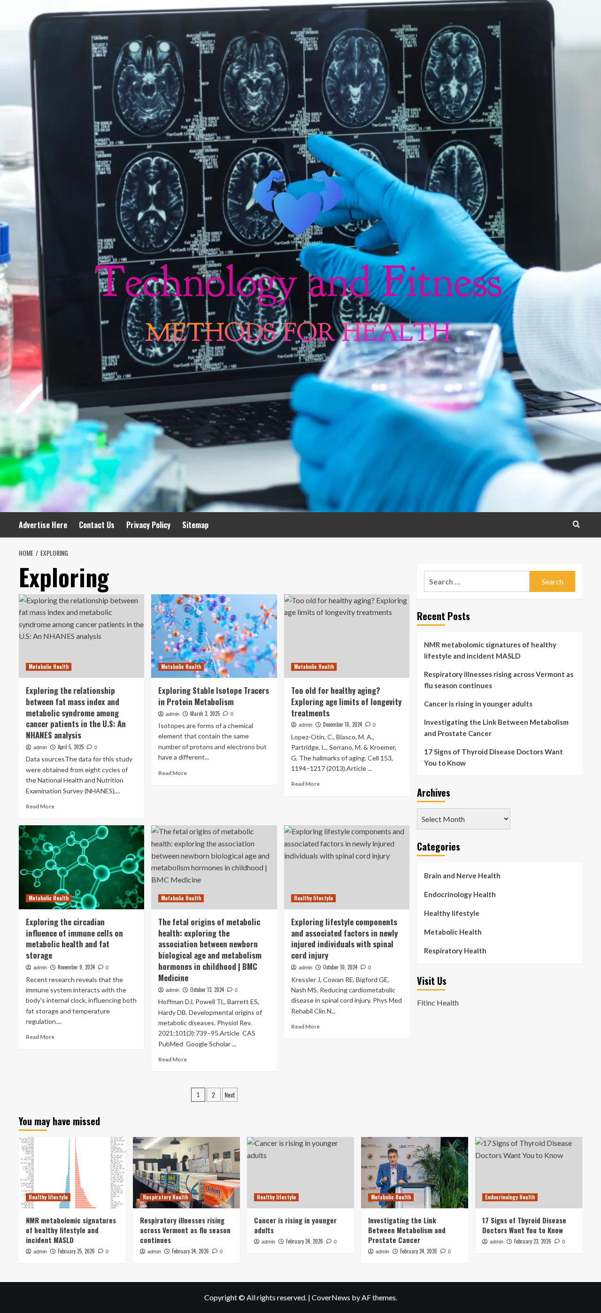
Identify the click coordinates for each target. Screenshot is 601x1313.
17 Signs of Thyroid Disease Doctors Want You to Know (493, 757)
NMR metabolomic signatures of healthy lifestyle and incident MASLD (490, 650)
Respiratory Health (455, 950)
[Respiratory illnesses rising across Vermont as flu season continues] (186, 1172)
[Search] (576, 524)
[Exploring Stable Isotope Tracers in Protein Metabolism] (214, 636)
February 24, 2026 (190, 1251)
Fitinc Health (438, 1002)
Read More (40, 806)
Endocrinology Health (460, 894)
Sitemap (195, 524)
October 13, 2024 (207, 989)
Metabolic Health (49, 666)
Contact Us (97, 524)
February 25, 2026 (76, 1251)
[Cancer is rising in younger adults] (300, 1172)
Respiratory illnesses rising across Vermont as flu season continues (498, 680)
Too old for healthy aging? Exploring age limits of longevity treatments (346, 701)
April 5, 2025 (71, 747)
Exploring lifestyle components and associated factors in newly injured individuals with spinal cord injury (344, 938)
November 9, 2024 (76, 967)
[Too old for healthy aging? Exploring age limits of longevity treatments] (346, 636)
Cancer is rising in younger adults (478, 703)
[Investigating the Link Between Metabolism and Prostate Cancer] (414, 1172)
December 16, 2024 (342, 724)
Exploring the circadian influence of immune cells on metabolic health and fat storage (74, 938)
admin (40, 747)
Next (229, 1094)
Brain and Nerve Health (462, 875)
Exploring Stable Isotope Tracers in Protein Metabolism (213, 695)
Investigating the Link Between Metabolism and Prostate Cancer (496, 727)
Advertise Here (43, 524)
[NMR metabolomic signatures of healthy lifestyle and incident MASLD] (72, 1172)
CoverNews (331, 1297)
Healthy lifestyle (313, 898)
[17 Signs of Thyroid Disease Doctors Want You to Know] (528, 1172)
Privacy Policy (148, 524)
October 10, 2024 (340, 967)
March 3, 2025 (205, 713)
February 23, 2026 (532, 1241)
